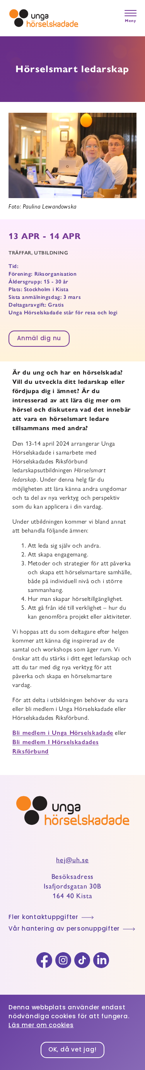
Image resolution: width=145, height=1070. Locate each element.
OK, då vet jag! (72, 1050)
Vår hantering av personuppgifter (64, 929)
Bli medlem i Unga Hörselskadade (62, 732)
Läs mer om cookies (41, 1026)
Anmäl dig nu (39, 339)
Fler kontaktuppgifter (43, 918)
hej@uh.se (72, 860)
